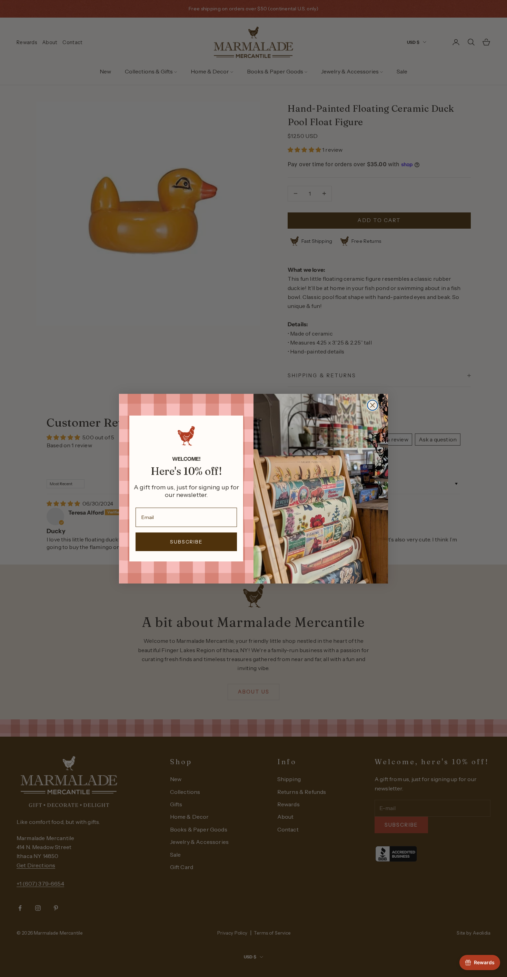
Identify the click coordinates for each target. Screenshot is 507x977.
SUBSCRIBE (186, 542)
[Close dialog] (372, 405)
